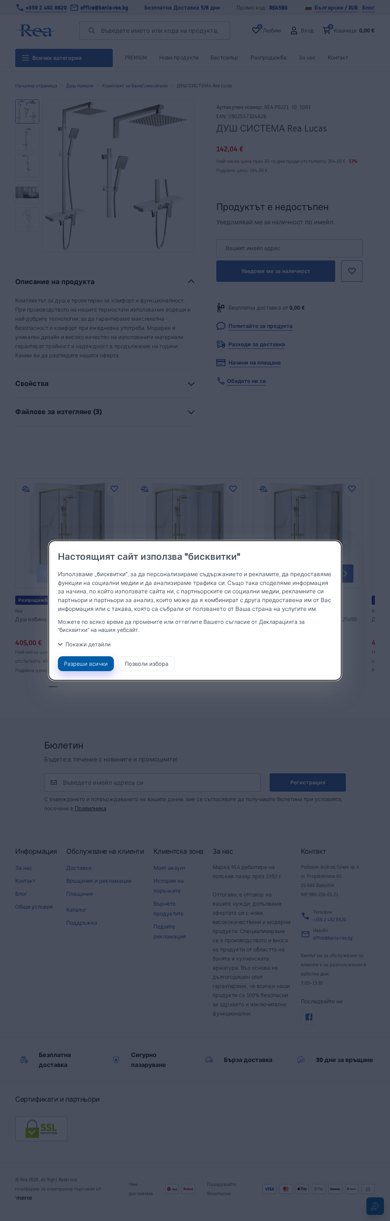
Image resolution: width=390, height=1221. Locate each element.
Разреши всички (86, 663)
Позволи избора (146, 663)
